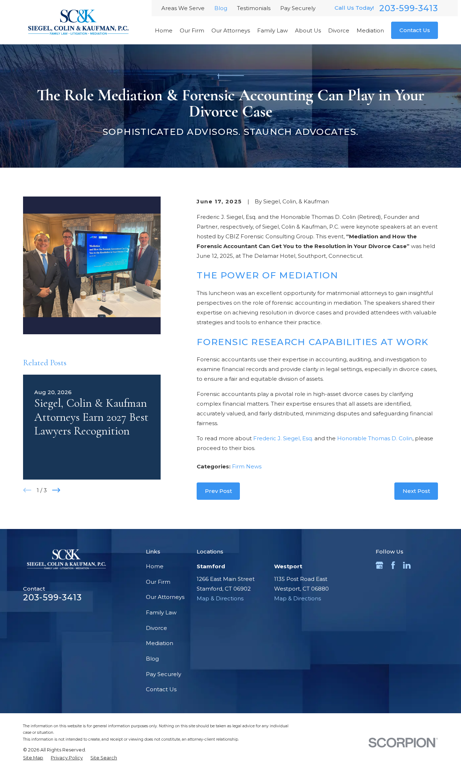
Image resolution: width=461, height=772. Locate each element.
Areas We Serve (183, 8)
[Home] (78, 22)
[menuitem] (33, 758)
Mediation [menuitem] (370, 30)
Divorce (156, 628)
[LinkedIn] (407, 565)
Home (155, 566)
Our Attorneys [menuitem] (230, 30)
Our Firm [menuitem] (192, 30)
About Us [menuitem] (308, 30)
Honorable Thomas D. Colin (374, 438)
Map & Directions (220, 598)
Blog (220, 8)
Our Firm (158, 581)
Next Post (416, 491)
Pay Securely (297, 8)
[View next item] (56, 490)
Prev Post (218, 491)
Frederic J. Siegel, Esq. (283, 438)
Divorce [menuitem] (338, 30)
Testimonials (253, 8)
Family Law (161, 612)
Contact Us (414, 30)
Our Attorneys (165, 597)
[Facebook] (393, 565)
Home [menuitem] (164, 30)
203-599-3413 (408, 8)
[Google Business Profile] (379, 565)
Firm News (246, 466)
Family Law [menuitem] (272, 30)
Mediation (159, 643)
